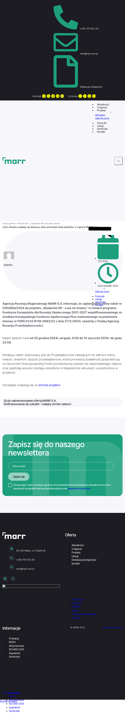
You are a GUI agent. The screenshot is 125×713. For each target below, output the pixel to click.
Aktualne (100, 115)
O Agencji (102, 107)
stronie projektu (49, 385)
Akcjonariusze (16, 645)
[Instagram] (12, 578)
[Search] (118, 161)
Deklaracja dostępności (84, 559)
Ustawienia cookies (11, 692)
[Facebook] (5, 578)
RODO (12, 642)
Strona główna (9, 223)
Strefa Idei (102, 128)
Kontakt (101, 131)
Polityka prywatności (112, 627)
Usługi (100, 125)
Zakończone (102, 118)
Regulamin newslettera (79, 488)
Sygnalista (14, 653)
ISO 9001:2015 (16, 649)
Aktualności (103, 104)
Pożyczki (101, 123)
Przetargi (14, 638)
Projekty (101, 110)
